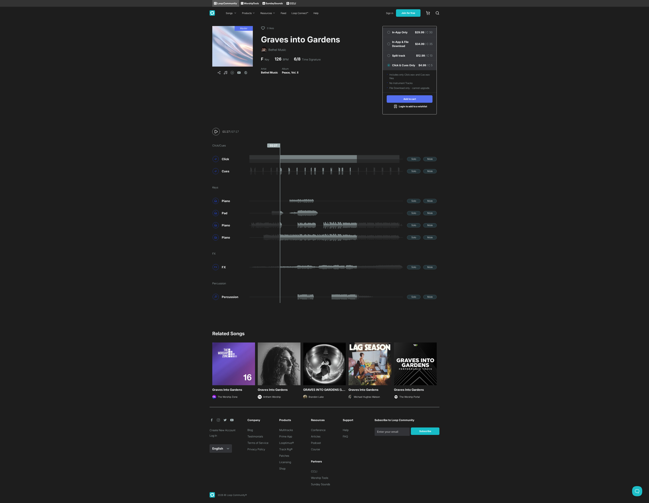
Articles (315, 436)
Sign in (389, 13)
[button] (232, 46)
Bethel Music (269, 72)
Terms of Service (257, 443)
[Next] (434, 363)
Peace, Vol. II (290, 72)
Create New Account (222, 430)
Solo (413, 158)
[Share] (219, 72)
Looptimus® (286, 443)
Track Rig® (286, 449)
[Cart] (428, 13)
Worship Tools (319, 478)
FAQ (345, 436)
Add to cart (409, 98)
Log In (213, 435)
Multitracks (286, 430)
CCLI (314, 471)
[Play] (216, 131)
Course (315, 449)
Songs (229, 13)
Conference (318, 430)
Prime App (285, 436)
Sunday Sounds (320, 484)
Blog (250, 430)
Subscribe (425, 431)
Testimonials (255, 436)
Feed (283, 13)
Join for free (408, 12)
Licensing (285, 462)
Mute (430, 158)
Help (316, 13)
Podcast (316, 443)
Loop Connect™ (300, 13)
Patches (284, 455)
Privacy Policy (256, 449)
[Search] (437, 13)
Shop (282, 468)
